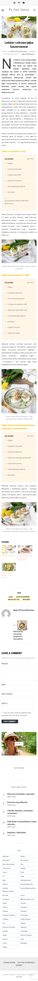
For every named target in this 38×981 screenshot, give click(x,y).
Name (3, 685)
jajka (11, 597)
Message (5, 664)
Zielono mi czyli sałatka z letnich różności (7, 575)
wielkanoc (26, 599)
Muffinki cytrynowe (8, 555)
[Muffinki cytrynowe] (9, 549)
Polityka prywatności (26, 963)
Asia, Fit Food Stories (18, 51)
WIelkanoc (30, 54)
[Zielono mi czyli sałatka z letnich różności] (9, 567)
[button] (3, 10)
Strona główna (9, 963)
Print (31, 159)
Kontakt (19, 965)
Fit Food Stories (19, 9)
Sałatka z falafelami (16, 832)
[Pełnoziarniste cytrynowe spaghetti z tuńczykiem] (22, 625)
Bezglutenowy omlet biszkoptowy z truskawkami (25, 557)
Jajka (24, 54)
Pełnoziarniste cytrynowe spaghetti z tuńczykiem (18, 635)
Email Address (7, 694)
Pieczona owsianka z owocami (20, 794)
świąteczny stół (14, 599)
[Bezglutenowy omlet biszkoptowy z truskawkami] (25, 549)
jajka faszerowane (22, 597)
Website (4, 703)
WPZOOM (19, 977)
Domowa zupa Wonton (17, 802)
